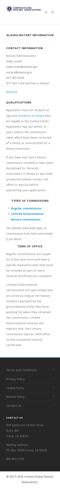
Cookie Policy (15, 388)
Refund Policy (15, 397)
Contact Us (13, 405)
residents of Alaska (31, 116)
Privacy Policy (15, 379)
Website (11, 92)
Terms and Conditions (21, 370)
